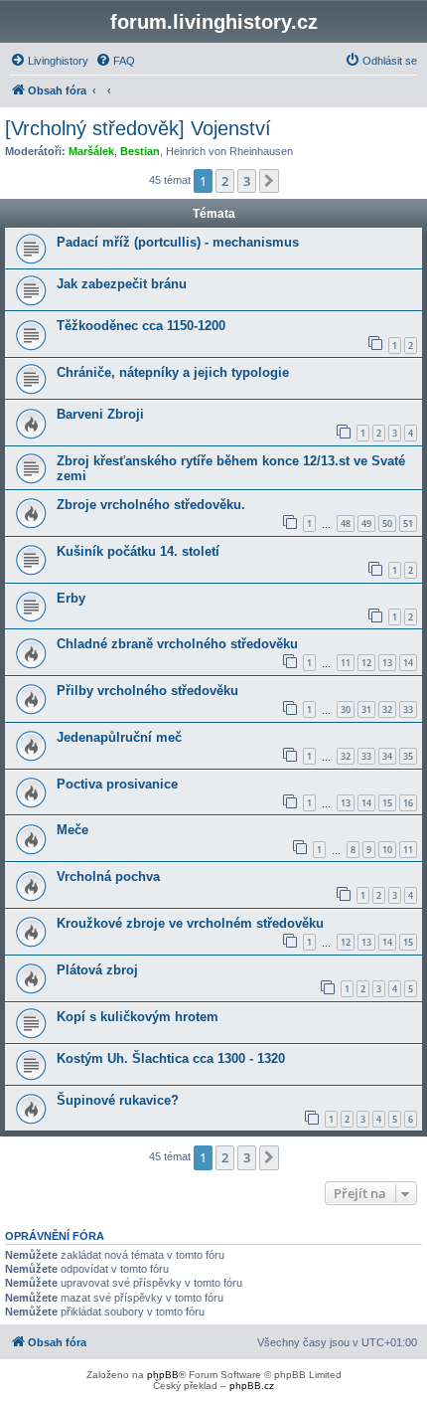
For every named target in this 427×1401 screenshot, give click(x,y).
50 (387, 523)
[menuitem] (49, 61)
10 (387, 849)
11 (346, 662)
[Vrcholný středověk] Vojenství (138, 128)
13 (387, 662)
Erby (71, 598)
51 (408, 523)
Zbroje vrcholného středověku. (151, 504)
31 (366, 709)
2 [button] (224, 181)
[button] (269, 181)
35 (408, 756)
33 (408, 709)
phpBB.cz (251, 1385)
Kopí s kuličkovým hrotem (137, 1016)
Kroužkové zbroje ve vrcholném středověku (190, 923)
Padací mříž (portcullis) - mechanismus (178, 242)
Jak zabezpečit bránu (122, 283)
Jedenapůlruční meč (119, 737)
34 (387, 756)
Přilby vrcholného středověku (147, 690)
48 (346, 523)
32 (387, 709)
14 (408, 662)
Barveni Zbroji (100, 414)
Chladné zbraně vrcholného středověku (177, 643)
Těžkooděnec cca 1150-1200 (141, 325)
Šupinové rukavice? (118, 1100)
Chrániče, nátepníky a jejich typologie (173, 372)
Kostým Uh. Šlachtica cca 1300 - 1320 (171, 1058)
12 (366, 662)
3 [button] (246, 181)
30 (346, 709)
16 (408, 802)
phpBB (163, 1374)
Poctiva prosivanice (117, 784)
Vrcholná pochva (108, 876)
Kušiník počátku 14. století (138, 551)
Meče (72, 829)
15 (387, 802)
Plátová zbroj (97, 970)
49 (366, 523)
